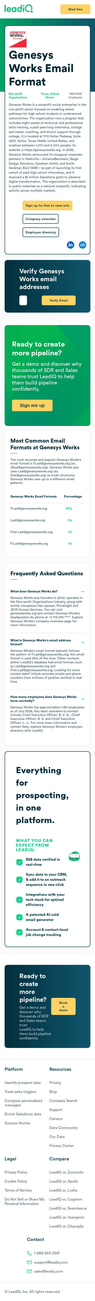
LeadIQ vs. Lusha (63, 1190)
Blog (53, 1092)
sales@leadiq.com (48, 1271)
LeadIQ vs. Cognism (65, 1199)
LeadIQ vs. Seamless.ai (68, 1208)
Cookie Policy (16, 1181)
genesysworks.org (23, 613)
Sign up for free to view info (47, 205)
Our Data (57, 1137)
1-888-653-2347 (47, 1253)
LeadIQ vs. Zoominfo (66, 1172)
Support (55, 1110)
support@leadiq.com (51, 1262)
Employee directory (41, 232)
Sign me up (32, 405)
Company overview (41, 219)
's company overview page (40, 621)
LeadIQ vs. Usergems (66, 1217)
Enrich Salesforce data (23, 1114)
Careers (55, 1119)
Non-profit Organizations (34, 602)
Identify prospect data (23, 1083)
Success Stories (17, 1123)
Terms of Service (18, 1190)
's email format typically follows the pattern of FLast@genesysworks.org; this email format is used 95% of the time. (47, 661)
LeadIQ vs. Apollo (63, 1181)
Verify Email (59, 300)
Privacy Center (61, 1146)
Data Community (63, 1128)
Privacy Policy (16, 1172)
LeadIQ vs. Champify (66, 1226)
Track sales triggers (20, 1092)
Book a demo (63, 1006)
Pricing (55, 1083)
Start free (75, 9)
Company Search (63, 1101)
